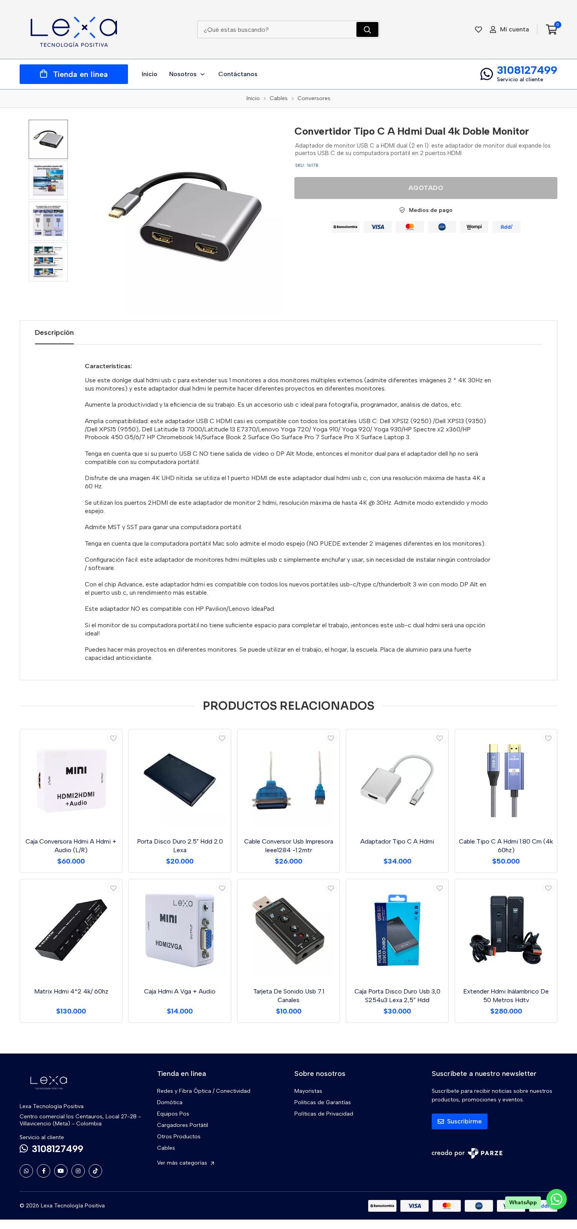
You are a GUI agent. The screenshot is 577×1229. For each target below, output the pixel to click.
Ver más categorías (183, 1163)
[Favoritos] (478, 29)
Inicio (149, 74)
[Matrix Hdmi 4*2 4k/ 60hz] (71, 930)
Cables (166, 1148)
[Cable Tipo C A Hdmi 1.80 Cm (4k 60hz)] (506, 780)
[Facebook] (43, 1171)
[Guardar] (113, 738)
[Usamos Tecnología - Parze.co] (467, 1153)
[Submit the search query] (367, 29)
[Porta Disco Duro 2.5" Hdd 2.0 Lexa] (180, 780)
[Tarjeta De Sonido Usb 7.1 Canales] (288, 930)
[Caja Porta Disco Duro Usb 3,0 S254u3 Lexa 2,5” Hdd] (397, 930)
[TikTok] (95, 1171)
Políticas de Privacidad (323, 1113)
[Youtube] (61, 1171)
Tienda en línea (80, 74)
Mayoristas (308, 1091)
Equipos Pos (173, 1113)
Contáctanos (237, 74)
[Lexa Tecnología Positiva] (74, 29)
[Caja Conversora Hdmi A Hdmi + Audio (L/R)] (71, 780)
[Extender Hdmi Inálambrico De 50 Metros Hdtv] (506, 930)
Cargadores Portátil (182, 1125)
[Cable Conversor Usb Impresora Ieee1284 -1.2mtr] (288, 780)
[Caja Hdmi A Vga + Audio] (180, 930)
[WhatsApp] (26, 1171)
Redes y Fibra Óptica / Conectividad (203, 1091)
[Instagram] (78, 1171)
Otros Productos (179, 1136)
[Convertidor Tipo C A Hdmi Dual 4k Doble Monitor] (185, 217)
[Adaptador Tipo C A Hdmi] (397, 780)
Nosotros (183, 74)
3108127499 (527, 69)
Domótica (170, 1102)
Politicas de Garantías (322, 1102)
